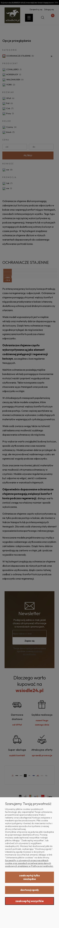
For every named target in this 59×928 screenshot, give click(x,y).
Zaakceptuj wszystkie (29, 901)
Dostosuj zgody (29, 889)
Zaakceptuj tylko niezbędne (29, 877)
